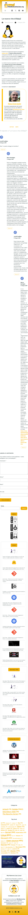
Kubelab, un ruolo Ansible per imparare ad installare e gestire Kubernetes (14, 592)
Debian (20, 826)
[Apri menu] (5, 10)
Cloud (18, 824)
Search (24, 508)
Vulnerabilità (5, 853)
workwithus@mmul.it (11, 903)
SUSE (9, 848)
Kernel (10, 832)
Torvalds (5, 851)
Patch (16, 842)
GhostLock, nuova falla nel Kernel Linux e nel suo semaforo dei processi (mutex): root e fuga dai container (13, 774)
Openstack (4, 842)
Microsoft (6, 838)
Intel (22, 830)
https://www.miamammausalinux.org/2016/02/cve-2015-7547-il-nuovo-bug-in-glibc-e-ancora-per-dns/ (24, 437)
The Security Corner (14, 739)
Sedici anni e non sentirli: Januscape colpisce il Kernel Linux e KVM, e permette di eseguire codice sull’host (14, 786)
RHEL (20, 844)
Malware (19, 835)
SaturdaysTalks (10, 847)
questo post (5, 53)
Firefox (22, 828)
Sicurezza (21, 847)
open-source (14, 840)
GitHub (14, 514)
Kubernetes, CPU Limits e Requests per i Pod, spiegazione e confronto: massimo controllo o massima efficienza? (12, 604)
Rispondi (3, 149)
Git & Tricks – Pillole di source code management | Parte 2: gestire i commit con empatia (13, 616)
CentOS (12, 824)
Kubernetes (21, 832)
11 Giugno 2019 (10, 159)
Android (14, 823)
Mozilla (3, 840)
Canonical (5, 824)
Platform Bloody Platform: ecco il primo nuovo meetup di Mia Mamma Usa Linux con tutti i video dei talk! (14, 661)
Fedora (16, 828)
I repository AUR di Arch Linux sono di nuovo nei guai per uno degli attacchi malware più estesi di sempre (14, 797)
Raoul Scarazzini (14, 104)
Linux (6, 835)
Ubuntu (15, 851)
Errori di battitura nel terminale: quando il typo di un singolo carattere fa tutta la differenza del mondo (13, 649)
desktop (3, 828)
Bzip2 (17, 127)
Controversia (12, 826)
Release (14, 844)
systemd (15, 848)
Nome (2, 477)
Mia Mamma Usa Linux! (18, 109)
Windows (14, 853)
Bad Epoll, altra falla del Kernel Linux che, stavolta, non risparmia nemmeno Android (14, 762)
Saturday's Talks (11, 812)
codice (24, 824)
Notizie (12, 127)
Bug (20, 823)
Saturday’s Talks (14, 669)
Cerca (2, 506)
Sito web (2, 491)
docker (9, 828)
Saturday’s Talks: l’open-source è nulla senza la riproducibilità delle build (12, 705)
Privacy (19, 903)
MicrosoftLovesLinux (18, 838)
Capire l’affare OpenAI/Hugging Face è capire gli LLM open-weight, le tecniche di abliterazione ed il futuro (14, 568)
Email (1, 484)
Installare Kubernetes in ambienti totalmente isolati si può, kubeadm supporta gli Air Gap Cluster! (14, 627)
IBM (17, 830)
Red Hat (5, 845)
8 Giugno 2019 (3, 142)
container (4, 826)
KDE (3, 832)
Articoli (14, 545)
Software (4, 848)
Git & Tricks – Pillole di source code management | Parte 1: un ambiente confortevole (13, 638)
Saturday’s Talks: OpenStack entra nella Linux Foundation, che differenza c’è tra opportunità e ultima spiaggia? (14, 717)
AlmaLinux (8, 823)
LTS (13, 835)
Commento (3, 460)
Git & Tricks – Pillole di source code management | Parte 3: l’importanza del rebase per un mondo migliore (13, 580)
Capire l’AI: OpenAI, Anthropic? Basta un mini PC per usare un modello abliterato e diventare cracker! (13, 557)
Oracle (11, 842)
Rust (3, 847)
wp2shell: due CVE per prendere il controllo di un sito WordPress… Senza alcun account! (13, 751)
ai (3, 823)
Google (11, 830)
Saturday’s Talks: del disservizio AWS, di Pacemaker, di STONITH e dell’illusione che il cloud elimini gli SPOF (14, 681)
